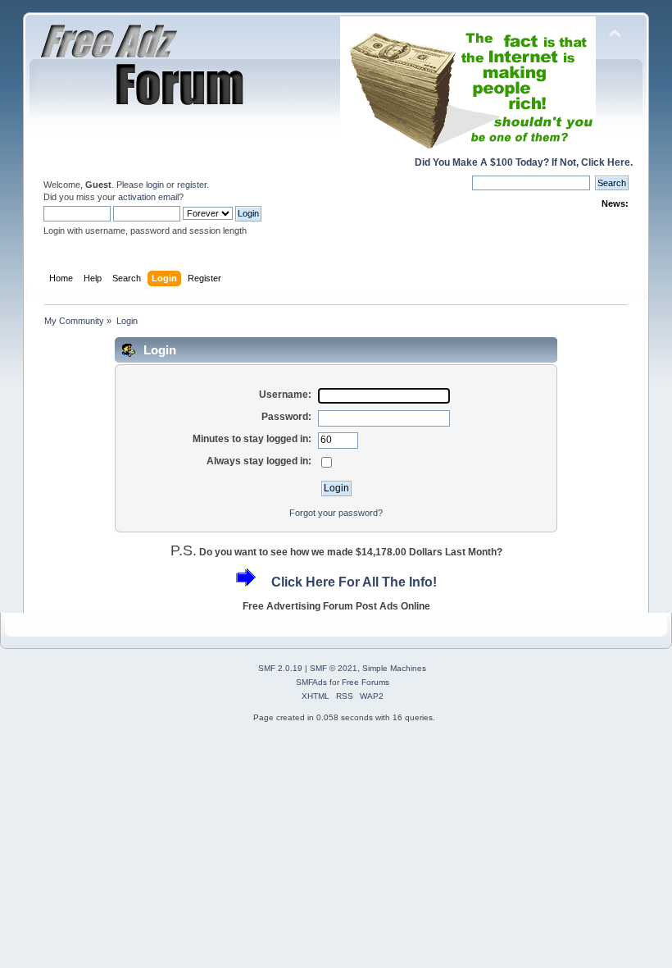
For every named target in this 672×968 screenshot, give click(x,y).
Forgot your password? (336, 513)
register (192, 184)
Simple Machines (394, 668)
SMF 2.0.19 (280, 668)
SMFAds (311, 682)
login (155, 184)
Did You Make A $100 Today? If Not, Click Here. (524, 162)
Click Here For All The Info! (354, 582)
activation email (148, 197)
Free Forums (365, 682)
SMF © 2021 (333, 668)
